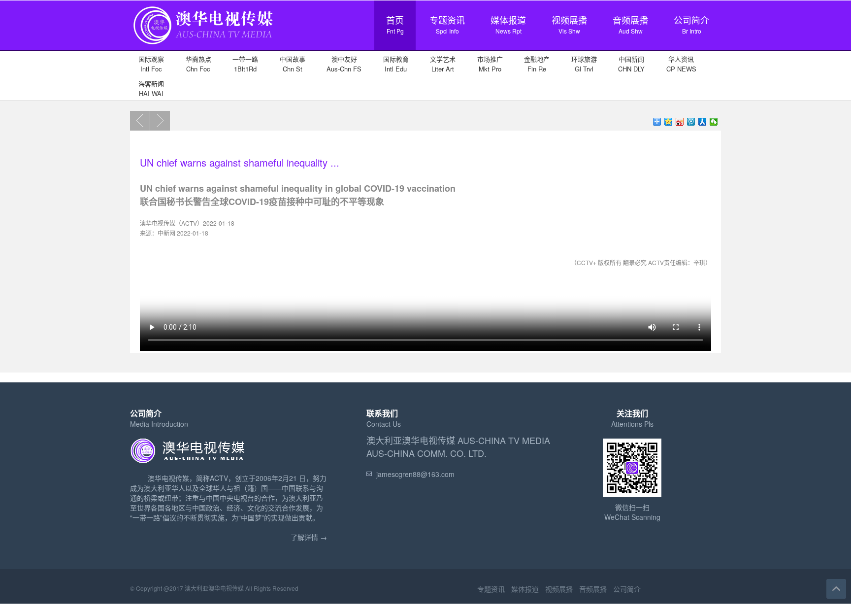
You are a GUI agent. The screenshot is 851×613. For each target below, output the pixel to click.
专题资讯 (447, 24)
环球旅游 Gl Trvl (584, 63)
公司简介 (691, 24)
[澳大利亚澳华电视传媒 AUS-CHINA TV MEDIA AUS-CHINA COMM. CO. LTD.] (204, 45)
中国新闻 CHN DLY (631, 63)
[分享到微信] (714, 122)
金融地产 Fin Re (537, 63)
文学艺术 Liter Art (443, 63)
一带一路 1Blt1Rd (245, 63)
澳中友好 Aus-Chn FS (344, 63)
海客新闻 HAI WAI (151, 88)
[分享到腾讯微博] (691, 122)
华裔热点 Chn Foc (198, 63)
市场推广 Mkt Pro (490, 63)
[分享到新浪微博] (680, 122)
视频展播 (569, 24)
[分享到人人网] (702, 122)
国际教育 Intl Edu (396, 63)
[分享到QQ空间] (668, 122)
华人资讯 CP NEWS (681, 63)
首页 (395, 24)
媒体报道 (508, 24)
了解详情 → (309, 537)
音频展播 (630, 24)
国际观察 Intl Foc (151, 63)
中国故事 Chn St (292, 63)
